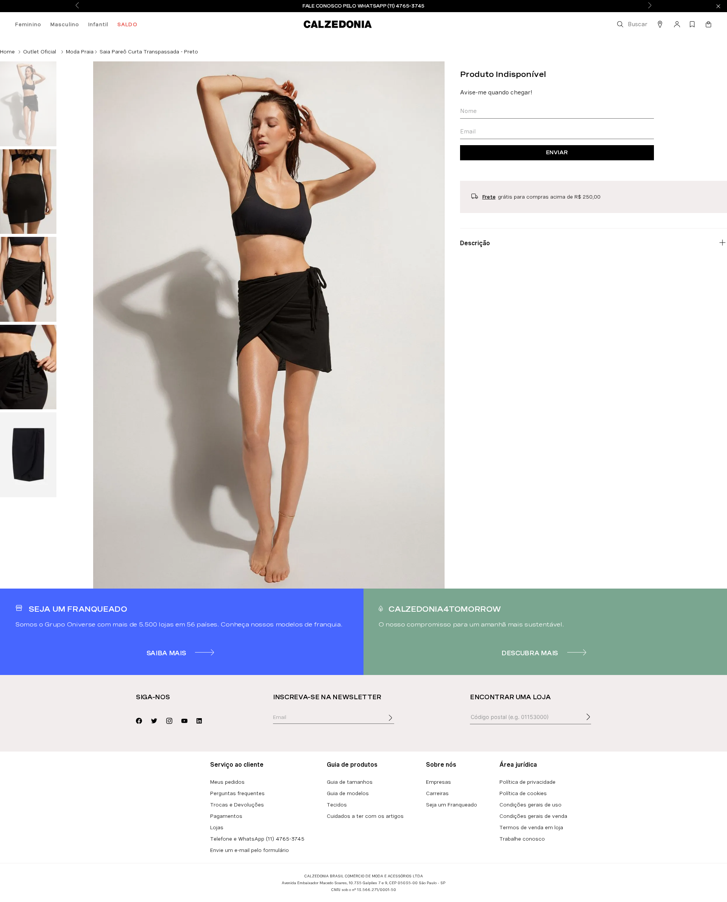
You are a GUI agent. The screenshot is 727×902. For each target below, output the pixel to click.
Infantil (98, 24)
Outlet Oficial (39, 52)
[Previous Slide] (77, 6)
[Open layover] (398, 723)
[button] (631, 24)
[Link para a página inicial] (7, 51)
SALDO (127, 24)
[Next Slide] (649, 6)
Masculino (64, 24)
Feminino (28, 24)
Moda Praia (80, 52)
